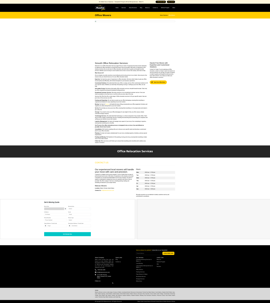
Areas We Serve (133, 7)
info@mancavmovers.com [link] (107, 190)
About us (147, 7)
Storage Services (140, 279)
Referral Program (165, 7)
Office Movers (139, 269)
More (173, 7)
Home (117, 7)
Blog (141, 7)
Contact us (155, 7)
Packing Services (140, 272)
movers (107, 104)
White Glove (139, 281)
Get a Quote (171, 1)
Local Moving (139, 263)
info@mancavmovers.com (103, 272)
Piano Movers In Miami (141, 274)
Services (124, 7)
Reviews (159, 266)
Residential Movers (141, 276)
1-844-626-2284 (161, 1)
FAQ (158, 264)
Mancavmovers (107, 301)
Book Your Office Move (159, 82)
